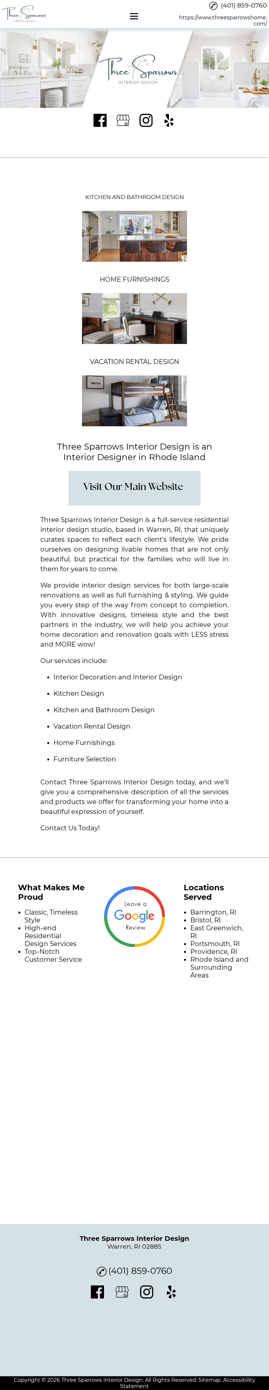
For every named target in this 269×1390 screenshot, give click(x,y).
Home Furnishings (84, 743)
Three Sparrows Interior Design (91, 520)
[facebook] (100, 121)
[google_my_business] (123, 121)
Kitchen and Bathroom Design (104, 710)
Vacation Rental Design (92, 726)
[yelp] (168, 121)
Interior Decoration (84, 677)
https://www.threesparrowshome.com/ (223, 20)
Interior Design (157, 677)
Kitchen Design (78, 693)
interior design (106, 585)
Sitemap (209, 1380)
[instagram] (145, 121)
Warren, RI (163, 530)
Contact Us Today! (70, 828)
